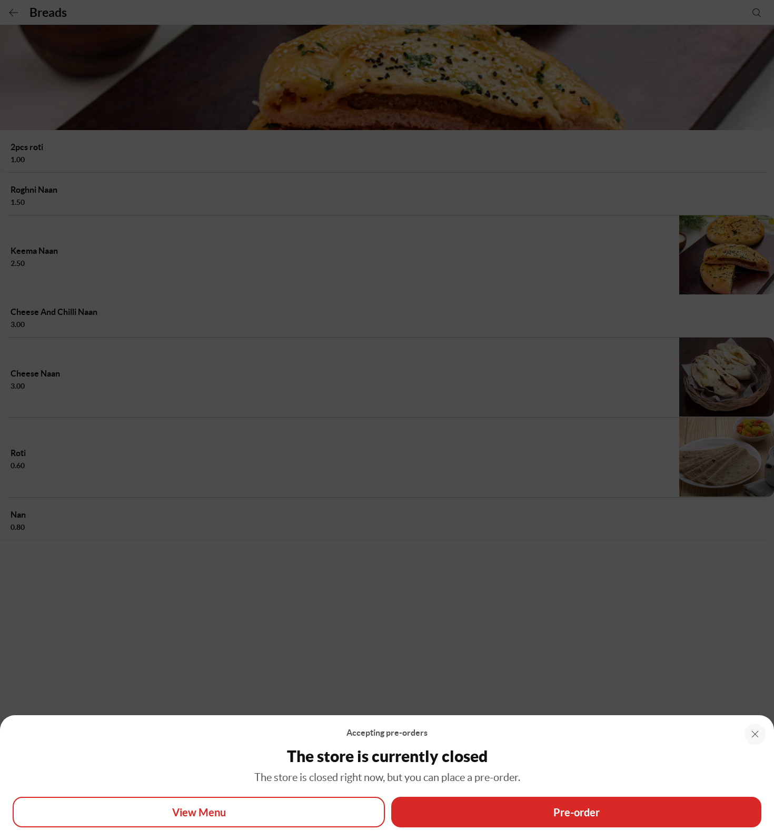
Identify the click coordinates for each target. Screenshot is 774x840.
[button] (755, 734)
